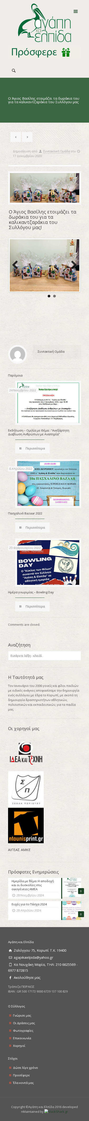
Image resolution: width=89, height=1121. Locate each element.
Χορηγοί (19, 1046)
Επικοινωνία (22, 1038)
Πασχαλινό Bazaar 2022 (25, 513)
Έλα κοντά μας (23, 1083)
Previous (17, 265)
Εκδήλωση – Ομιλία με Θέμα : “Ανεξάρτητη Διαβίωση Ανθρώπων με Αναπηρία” (38, 432)
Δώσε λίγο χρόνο (25, 1067)
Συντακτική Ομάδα (56, 151)
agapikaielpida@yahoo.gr (33, 957)
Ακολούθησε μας (27, 977)
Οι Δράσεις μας (24, 1023)
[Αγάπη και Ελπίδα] (44, 23)
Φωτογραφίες (23, 1030)
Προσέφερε (21, 1075)
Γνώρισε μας (22, 1015)
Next (72, 265)
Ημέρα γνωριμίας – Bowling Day (31, 592)
